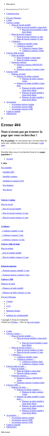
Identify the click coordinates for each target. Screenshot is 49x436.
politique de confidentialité (17, 315)
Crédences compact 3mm (32, 48)
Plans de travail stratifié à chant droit (32, 27)
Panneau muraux (8, 266)
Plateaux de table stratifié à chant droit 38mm (33, 98)
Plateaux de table (18, 74)
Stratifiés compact (10, 176)
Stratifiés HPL (9, 172)
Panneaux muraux (18, 62)
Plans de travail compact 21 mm (30, 39)
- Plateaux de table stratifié (12, 288)
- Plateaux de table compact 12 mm (15, 292)
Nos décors (7, 190)
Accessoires (11, 102)
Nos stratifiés (6, 168)
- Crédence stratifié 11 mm (12, 231)
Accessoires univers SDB (22, 107)
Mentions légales (13, 311)
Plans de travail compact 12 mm (30, 37)
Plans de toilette (17, 55)
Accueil (9, 159)
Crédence (5, 226)
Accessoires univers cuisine (22, 104)
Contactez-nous (12, 13)
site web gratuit (33, 322)
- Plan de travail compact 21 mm (14, 218)
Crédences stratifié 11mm (27, 44)
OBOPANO (11, 114)
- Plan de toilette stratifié (11, 253)
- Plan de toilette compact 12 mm (15, 257)
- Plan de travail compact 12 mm (14, 213)
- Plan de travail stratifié (11, 209)
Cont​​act (9, 301)
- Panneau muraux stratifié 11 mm (15, 270)
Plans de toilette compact (27, 60)
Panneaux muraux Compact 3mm (30, 69)
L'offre (9, 20)
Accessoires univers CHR (22, 109)
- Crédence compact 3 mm (12, 235)
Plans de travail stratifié (21, 25)
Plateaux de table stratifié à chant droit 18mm (33, 89)
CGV (8, 306)
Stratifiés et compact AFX (13, 181)
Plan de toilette (7, 248)
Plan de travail (7, 204)
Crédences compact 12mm (33, 51)
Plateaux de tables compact (28, 76)
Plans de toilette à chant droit (28, 58)
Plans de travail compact (21, 34)
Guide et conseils (13, 111)
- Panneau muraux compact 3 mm (15, 275)
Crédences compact (25, 46)
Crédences (15, 41)
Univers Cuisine (13, 23)
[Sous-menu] (21, 334)
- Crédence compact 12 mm (13, 240)
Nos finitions (8, 185)
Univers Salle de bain (15, 53)
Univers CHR (12, 72)
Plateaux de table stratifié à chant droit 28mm (33, 94)
